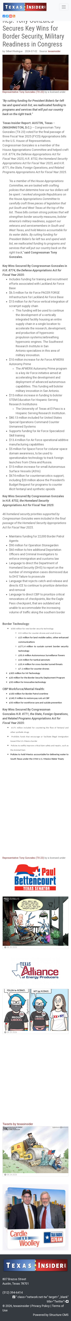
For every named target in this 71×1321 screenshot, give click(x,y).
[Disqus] (35, 809)
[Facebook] (14, 1297)
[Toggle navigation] (63, 7)
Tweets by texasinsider (17, 1124)
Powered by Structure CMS (51, 1315)
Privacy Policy (41, 1306)
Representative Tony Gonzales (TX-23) (23, 92)
